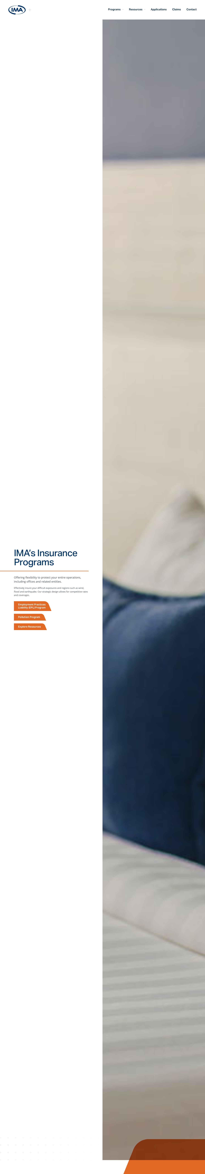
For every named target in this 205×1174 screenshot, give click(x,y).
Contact (191, 9)
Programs (114, 9)
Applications (159, 9)
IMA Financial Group (17, 10)
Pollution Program (29, 617)
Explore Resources (29, 626)
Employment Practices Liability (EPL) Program (32, 606)
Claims (176, 9)
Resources (135, 9)
